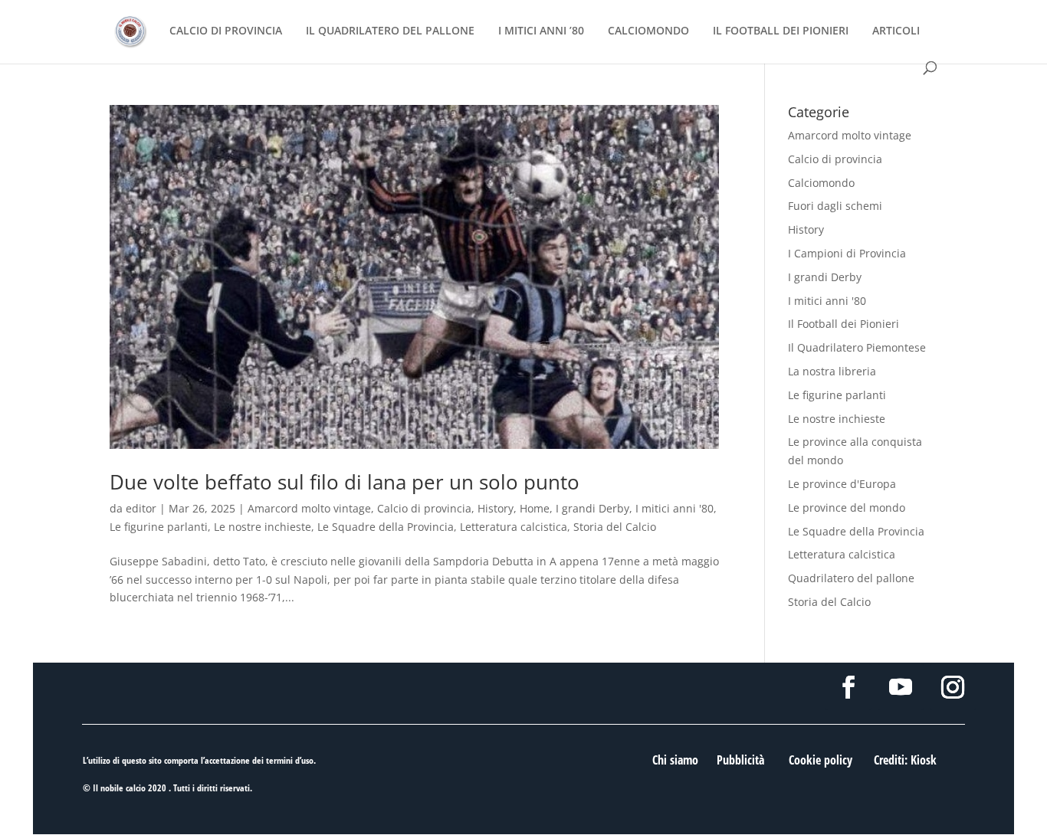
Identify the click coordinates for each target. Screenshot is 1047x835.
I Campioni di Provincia (847, 253)
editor (141, 508)
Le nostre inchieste (262, 526)
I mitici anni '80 (674, 508)
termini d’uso (289, 760)
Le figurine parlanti (159, 526)
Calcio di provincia (424, 508)
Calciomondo (821, 182)
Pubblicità (740, 760)
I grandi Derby (592, 508)
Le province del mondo (846, 507)
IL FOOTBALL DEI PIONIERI (780, 31)
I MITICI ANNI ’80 (541, 31)
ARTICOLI (896, 31)
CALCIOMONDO (648, 31)
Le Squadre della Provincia (385, 526)
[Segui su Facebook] (848, 687)
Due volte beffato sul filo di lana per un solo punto (344, 482)
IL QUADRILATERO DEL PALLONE (390, 31)
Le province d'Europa (842, 483)
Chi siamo (675, 760)
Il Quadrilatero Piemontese (857, 347)
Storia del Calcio (614, 526)
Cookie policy (820, 760)
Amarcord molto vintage (309, 508)
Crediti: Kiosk (905, 760)
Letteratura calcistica (513, 526)
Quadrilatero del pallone (851, 578)
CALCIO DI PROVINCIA (225, 31)
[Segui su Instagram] (953, 687)
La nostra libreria (832, 371)
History (496, 508)
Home (535, 508)
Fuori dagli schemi (835, 205)
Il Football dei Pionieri (843, 323)
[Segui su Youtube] (901, 687)
